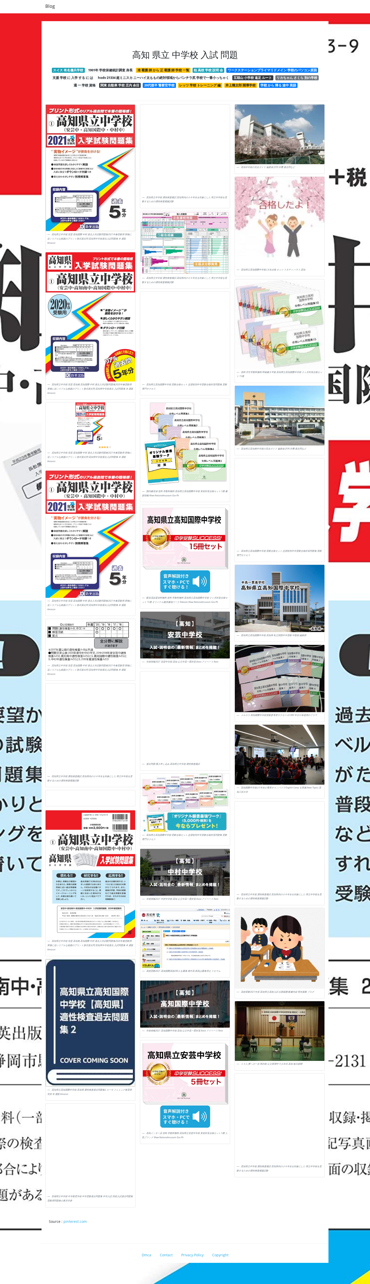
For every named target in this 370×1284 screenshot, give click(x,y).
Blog (50, 6)
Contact (166, 1255)
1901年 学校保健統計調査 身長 (110, 70)
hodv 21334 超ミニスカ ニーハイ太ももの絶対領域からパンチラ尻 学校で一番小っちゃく (163, 77)
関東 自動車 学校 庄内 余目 (119, 85)
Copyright (220, 1255)
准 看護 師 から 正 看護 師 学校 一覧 (163, 70)
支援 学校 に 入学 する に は (73, 77)
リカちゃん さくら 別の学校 (297, 77)
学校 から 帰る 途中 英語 (278, 85)
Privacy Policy (192, 1255)
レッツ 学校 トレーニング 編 (200, 85)
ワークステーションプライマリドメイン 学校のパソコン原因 (272, 70)
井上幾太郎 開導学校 (241, 85)
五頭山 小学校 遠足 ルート (253, 77)
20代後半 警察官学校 (159, 85)
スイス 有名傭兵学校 (68, 70)
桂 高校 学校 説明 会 (208, 70)
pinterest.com (75, 1221)
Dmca (146, 1255)
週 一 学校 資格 (85, 85)
